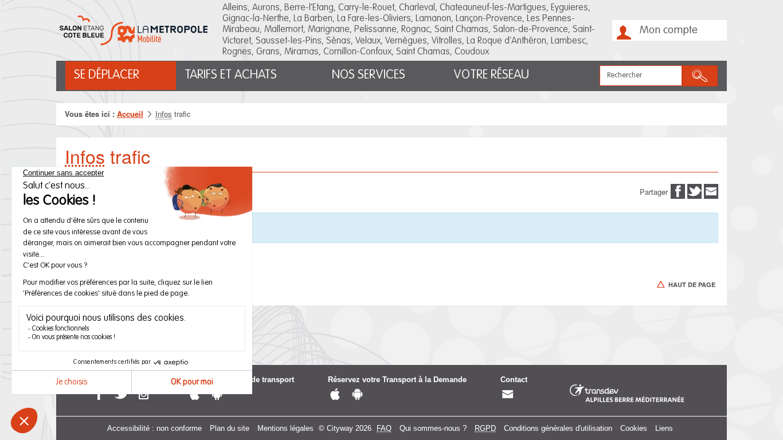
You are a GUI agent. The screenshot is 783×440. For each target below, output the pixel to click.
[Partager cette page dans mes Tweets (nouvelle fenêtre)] (694, 190)
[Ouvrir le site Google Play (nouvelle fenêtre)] (217, 394)
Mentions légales (285, 428)
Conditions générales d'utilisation (558, 428)
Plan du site (229, 428)
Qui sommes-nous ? (433, 428)
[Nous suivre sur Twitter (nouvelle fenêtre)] (121, 394)
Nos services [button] (368, 75)
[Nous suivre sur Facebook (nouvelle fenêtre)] (99, 394)
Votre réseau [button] (491, 75)
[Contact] (507, 394)
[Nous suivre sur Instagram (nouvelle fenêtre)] (143, 394)
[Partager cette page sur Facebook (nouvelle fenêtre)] (678, 190)
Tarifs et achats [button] (231, 75)
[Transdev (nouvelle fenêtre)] (627, 393)
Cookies (633, 428)
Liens (664, 428)
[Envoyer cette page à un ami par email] (711, 190)
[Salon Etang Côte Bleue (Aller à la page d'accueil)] (133, 30)
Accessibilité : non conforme (154, 428)
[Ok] (700, 76)
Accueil (130, 113)
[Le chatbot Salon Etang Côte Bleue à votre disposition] (747, 410)
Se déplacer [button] (106, 75)
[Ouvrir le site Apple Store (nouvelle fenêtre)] (194, 394)
